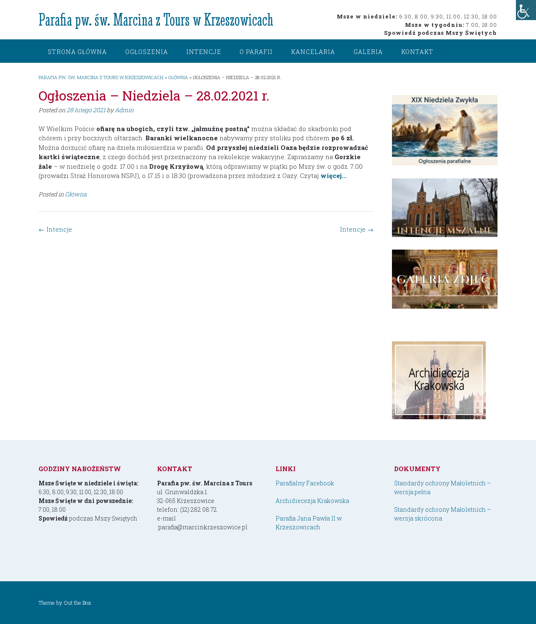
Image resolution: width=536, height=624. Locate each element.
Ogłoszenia (146, 52)
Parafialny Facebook (305, 483)
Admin (124, 110)
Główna (76, 194)
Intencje (203, 52)
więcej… (333, 175)
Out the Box (77, 602)
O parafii (256, 52)
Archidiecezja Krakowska (312, 501)
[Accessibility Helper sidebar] (526, 10)
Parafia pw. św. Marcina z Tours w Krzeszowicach (156, 19)
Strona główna (77, 52)
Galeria (368, 52)
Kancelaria (313, 52)
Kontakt (417, 52)
